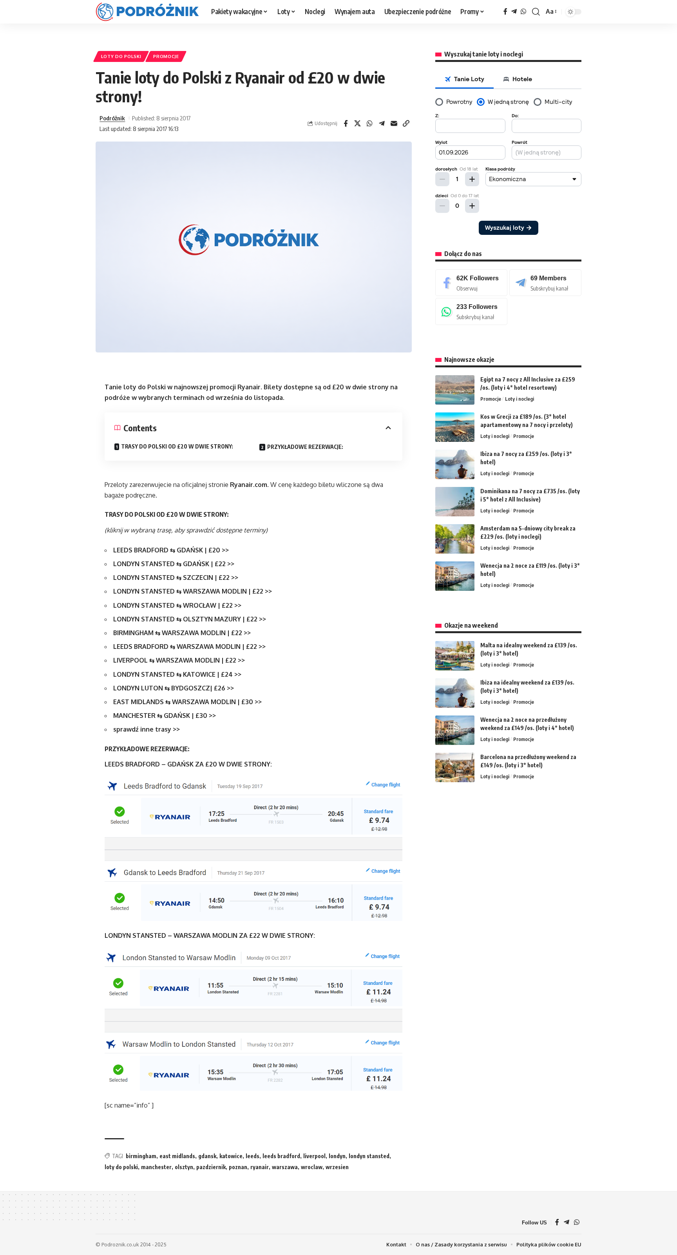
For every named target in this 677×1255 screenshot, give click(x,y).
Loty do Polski (121, 56)
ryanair (259, 1167)
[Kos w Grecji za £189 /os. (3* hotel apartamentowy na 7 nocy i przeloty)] (454, 427)
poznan (238, 1167)
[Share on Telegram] (382, 123)
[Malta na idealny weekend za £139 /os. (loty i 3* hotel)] (454, 655)
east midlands (177, 1156)
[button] (536, 11)
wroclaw (311, 1167)
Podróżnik (112, 118)
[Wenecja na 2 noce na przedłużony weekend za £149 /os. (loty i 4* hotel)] (454, 730)
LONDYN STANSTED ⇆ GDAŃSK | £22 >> (173, 564)
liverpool (314, 1156)
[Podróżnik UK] (147, 11)
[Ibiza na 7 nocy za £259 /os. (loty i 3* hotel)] (454, 464)
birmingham (141, 1156)
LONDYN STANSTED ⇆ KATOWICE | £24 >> (177, 674)
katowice (231, 1156)
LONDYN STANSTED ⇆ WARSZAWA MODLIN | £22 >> (192, 591)
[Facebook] (505, 11)
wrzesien (337, 1167)
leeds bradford (281, 1156)
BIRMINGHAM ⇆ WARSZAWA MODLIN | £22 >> (182, 633)
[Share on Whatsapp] (369, 123)
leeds (252, 1156)
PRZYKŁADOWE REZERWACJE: (305, 446)
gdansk (207, 1156)
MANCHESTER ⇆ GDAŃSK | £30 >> (164, 715)
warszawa (285, 1167)
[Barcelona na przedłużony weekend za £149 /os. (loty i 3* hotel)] (454, 767)
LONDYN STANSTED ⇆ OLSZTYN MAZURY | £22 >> (189, 619)
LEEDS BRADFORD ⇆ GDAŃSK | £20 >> (171, 550)
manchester (156, 1167)
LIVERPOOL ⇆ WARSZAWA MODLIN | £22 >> (179, 660)
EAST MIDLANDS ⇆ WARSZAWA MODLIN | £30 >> (187, 702)
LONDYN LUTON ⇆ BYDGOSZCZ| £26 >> (173, 688)
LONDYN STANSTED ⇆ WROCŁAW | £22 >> (177, 605)
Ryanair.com (248, 485)
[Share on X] (357, 123)
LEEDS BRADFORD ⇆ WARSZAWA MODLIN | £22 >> (189, 646)
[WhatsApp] (523, 11)
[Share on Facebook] (345, 123)
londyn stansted (369, 1156)
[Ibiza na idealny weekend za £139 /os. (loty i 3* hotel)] (454, 693)
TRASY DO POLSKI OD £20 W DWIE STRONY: (177, 446)
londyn (337, 1156)
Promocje (166, 56)
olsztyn (184, 1167)
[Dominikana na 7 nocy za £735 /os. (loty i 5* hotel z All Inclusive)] (454, 501)
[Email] (394, 123)
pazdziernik (211, 1167)
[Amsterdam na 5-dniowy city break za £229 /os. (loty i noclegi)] (454, 539)
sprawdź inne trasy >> (146, 729)
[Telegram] (514, 11)
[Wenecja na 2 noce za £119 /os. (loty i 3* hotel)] (454, 576)
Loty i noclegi (519, 399)
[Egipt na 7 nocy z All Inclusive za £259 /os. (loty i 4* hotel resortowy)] (454, 390)
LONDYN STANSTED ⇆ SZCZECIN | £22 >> (175, 577)
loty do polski (121, 1167)
